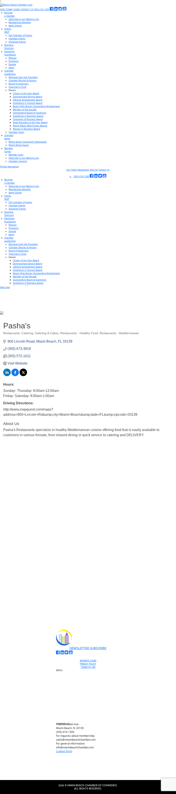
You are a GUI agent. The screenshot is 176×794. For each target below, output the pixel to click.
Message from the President (23, 77)
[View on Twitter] (23, 375)
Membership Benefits (20, 22)
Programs (13, 61)
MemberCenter (8, 150)
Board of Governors (19, 83)
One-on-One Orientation (89, 671)
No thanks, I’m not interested (88, 605)
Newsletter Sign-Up (88, 169)
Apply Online (15, 25)
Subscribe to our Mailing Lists (24, 19)
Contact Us (103, 169)
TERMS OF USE (88, 667)
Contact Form (64, 751)
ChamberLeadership (10, 72)
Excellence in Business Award (28, 115)
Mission (13, 57)
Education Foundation (89, 698)
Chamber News (90, 708)
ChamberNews (9, 137)
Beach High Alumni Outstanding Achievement (36, 106)
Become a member (90, 676)
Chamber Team (16, 132)
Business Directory (89, 688)
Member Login (16, 154)
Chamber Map (89, 717)
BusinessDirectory (9, 46)
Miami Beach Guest (19, 145)
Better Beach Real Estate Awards (30, 125)
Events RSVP (90, 681)
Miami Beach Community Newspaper (28, 141)
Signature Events (17, 41)
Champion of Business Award (28, 119)
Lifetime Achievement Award (27, 99)
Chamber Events (17, 38)
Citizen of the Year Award (26, 93)
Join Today (72, 169)
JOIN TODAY (6, 9)
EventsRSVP (7, 30)
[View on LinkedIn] (7, 375)
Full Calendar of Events (20, 35)
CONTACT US (26, 9)
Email (30, 567)
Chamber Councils (18, 161)
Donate (12, 64)
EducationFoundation (10, 53)
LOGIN (16, 9)
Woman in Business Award (26, 128)
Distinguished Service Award (27, 96)
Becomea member (9, 14)
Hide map (5, 287)
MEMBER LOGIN (88, 660)
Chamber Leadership (90, 703)
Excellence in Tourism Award (27, 103)
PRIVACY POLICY (88, 663)
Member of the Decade (24, 109)
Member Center (90, 713)
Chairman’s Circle (17, 86)
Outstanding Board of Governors (29, 112)
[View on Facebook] (15, 375)
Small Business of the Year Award (30, 122)
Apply (11, 67)
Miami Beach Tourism (89, 693)
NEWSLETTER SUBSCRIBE (88, 648)
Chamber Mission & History (22, 80)
